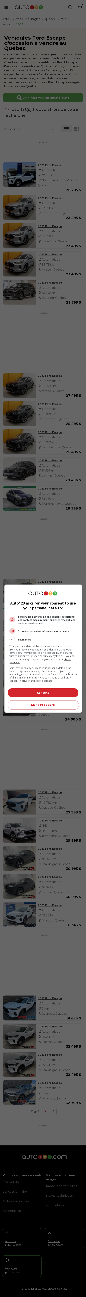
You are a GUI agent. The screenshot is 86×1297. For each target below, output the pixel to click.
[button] (43, 640)
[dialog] (43, 649)
